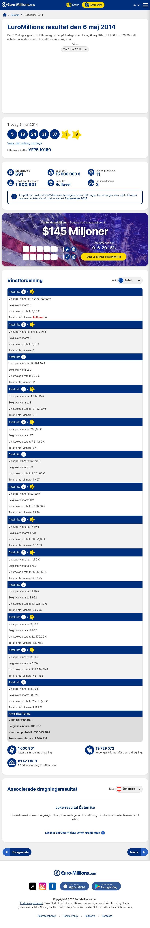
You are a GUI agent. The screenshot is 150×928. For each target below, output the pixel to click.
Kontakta (107, 915)
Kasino (75, 4)
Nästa (134, 852)
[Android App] (106, 887)
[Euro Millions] (5, 15)
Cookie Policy (70, 915)
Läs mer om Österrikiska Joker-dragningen (72, 832)
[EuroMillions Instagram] (42, 887)
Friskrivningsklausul (31, 903)
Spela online (96, 4)
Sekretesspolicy (47, 915)
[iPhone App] (74, 887)
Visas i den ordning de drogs (24, 143)
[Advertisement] (75, 80)
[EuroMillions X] (32, 887)
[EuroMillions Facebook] (52, 887)
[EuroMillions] (18, 5)
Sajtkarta (90, 915)
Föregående (20, 852)
